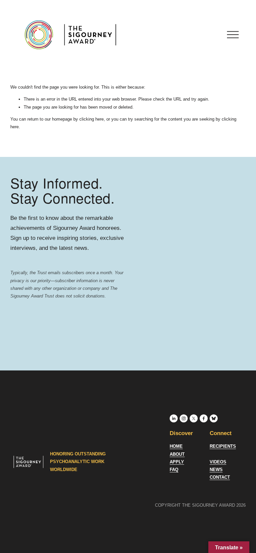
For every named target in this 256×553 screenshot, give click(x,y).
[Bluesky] (214, 418)
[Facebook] (204, 418)
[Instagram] (184, 418)
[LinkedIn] (174, 418)
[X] (194, 418)
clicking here (91, 119)
